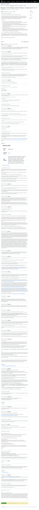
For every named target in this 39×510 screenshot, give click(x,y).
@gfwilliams (9, 51)
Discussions (12, 5)
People (25, 5)
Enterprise (22, 1)
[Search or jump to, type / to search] (29, 1)
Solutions (8, 1)
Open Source (18, 1)
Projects (17, 5)
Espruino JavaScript (5, 3)
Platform (4, 1)
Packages (21, 5)
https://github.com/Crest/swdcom (20, 289)
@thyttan (9, 93)
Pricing (27, 1)
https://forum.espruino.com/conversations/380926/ (18, 293)
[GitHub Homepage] (3, 506)
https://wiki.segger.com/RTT (20, 280)
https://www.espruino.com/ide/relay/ (17, 267)
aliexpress (6, 286)
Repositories (7, 5)
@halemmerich (10, 45)
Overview (3, 5)
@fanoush (9, 196)
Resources (13, 1)
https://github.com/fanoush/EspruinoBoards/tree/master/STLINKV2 (16, 286)
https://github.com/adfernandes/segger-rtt (9, 281)
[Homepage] (1, 1)
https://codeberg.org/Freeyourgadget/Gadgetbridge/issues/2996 (9, 415)
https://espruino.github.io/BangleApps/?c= (15, 139)
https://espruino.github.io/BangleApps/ (22, 138)
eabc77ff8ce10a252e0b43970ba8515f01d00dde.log (9, 365)
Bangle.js (17, 9)
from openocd (8, 283)
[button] (27, 11)
